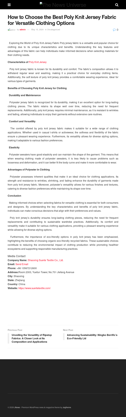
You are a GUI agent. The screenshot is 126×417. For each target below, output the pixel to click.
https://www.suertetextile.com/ (34, 288)
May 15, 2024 (37, 29)
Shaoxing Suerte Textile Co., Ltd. (45, 260)
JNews (17, 407)
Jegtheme (67, 407)
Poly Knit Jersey (38, 62)
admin (23, 29)
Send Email (22, 264)
